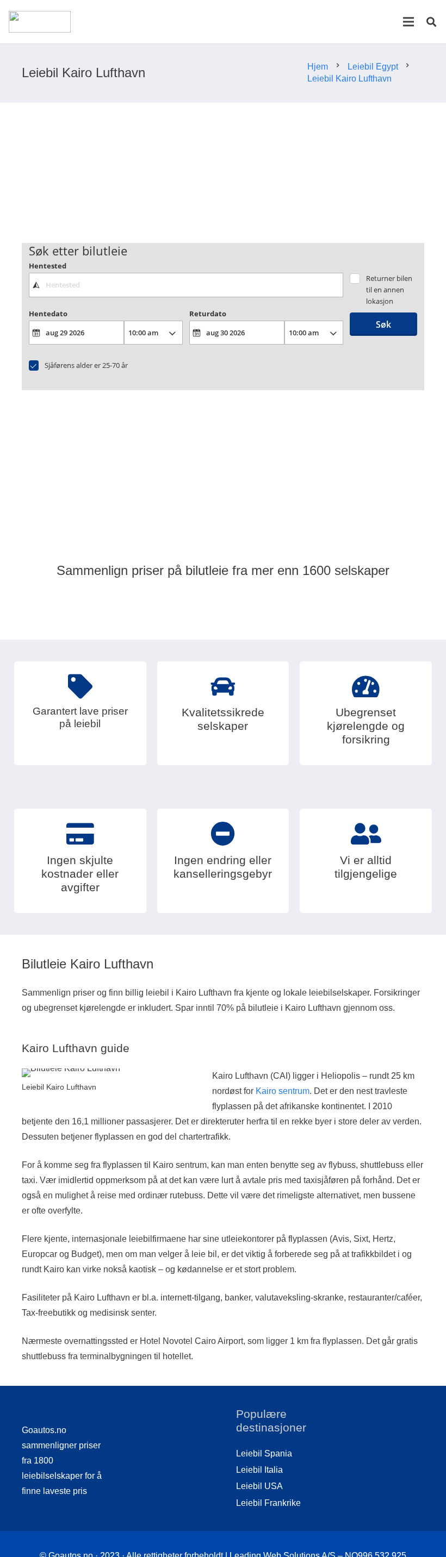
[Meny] (408, 21)
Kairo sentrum (282, 1091)
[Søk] (431, 22)
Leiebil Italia (259, 1469)
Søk (383, 324)
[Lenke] (40, 22)
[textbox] (186, 285)
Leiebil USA (259, 1486)
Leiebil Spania (264, 1453)
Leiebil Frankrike (268, 1503)
